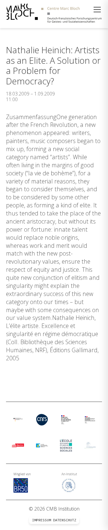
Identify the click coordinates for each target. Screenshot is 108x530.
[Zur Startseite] (54, 14)
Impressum (41, 520)
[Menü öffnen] (97, 10)
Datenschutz (64, 520)
